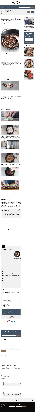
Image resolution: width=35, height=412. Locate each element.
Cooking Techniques (6, 2)
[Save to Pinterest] (7, 321)
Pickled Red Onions (4, 232)
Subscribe (9, 2)
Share (15, 258)
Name (2, 347)
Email (12, 347)
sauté (11, 206)
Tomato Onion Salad (5, 234)
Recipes (2, 2)
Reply (1, 370)
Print (19, 258)
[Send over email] (9, 321)
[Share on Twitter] (12, 321)
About (27, 2)
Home (1, 10)
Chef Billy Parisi (12, 317)
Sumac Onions (4, 230)
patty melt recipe (14, 178)
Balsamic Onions (4, 231)
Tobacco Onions (4, 233)
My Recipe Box (31, 2)
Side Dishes (6, 10)
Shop (25, 2)
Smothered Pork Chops (4, 23)
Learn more (28, 30)
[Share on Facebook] (11, 321)
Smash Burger (16, 22)
